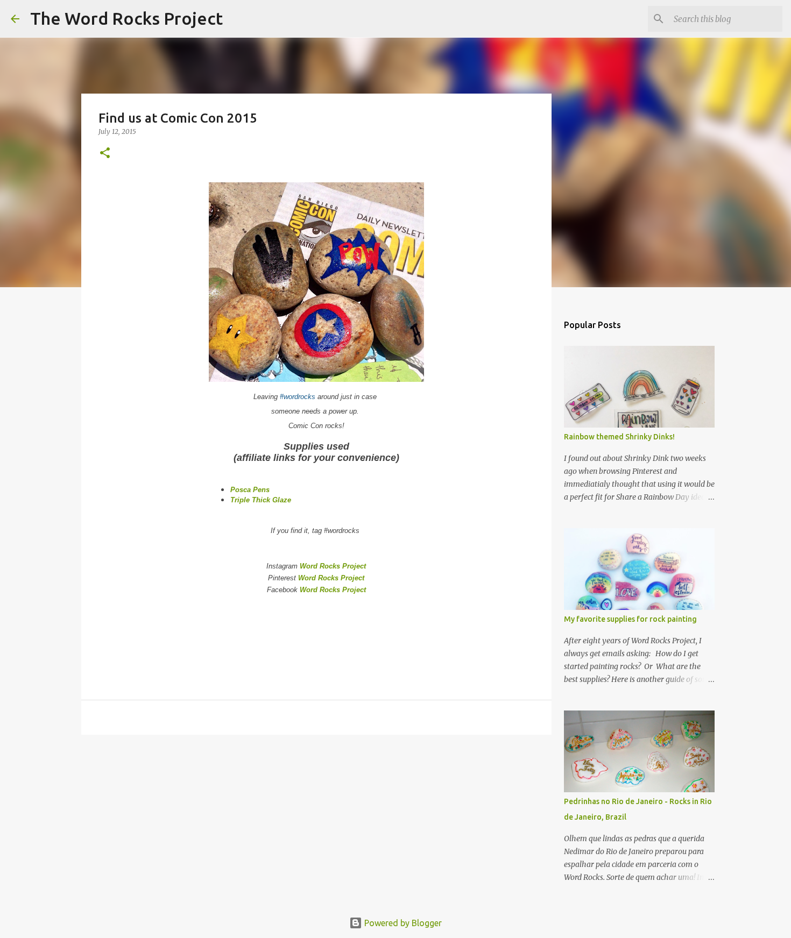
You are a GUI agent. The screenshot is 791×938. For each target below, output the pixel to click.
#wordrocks (297, 397)
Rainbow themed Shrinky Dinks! (619, 436)
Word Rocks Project (333, 566)
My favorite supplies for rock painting (630, 619)
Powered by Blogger (402, 923)
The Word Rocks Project (126, 18)
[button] (104, 153)
